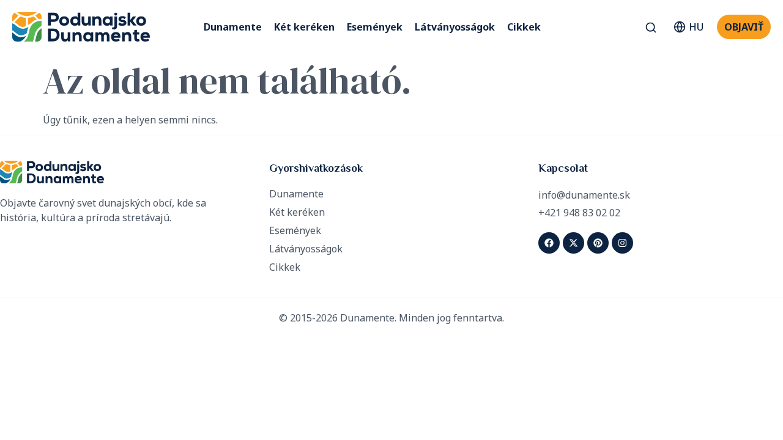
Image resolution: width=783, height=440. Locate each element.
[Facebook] (549, 243)
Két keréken (304, 27)
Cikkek (524, 27)
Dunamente (233, 27)
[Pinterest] (598, 243)
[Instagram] (622, 243)
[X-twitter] (573, 243)
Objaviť (743, 27)
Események (375, 27)
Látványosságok (455, 27)
